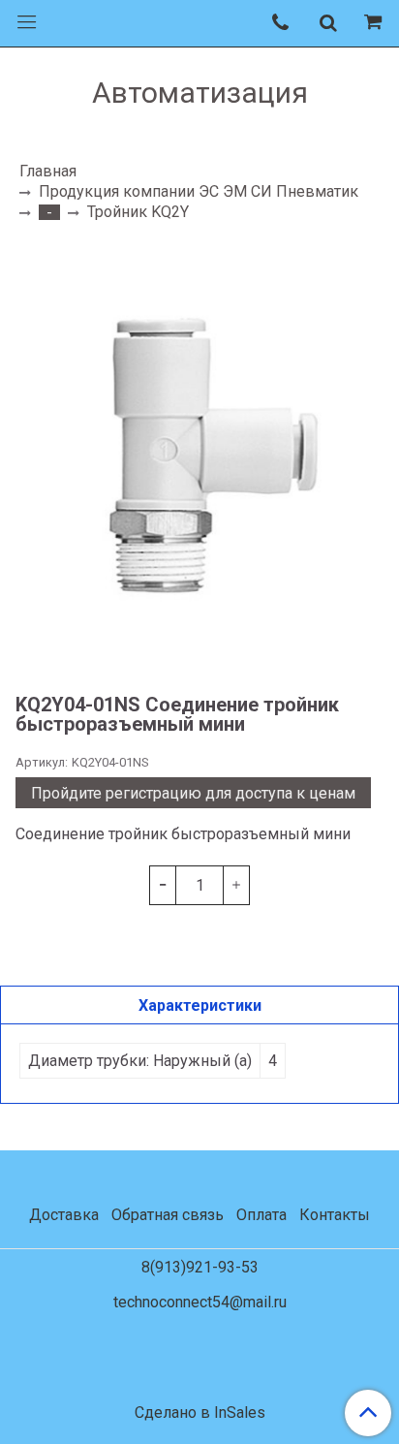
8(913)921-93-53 (200, 1267)
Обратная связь (167, 1215)
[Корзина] (376, 23)
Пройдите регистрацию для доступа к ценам (193, 793)
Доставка (64, 1215)
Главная (48, 171)
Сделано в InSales (200, 1413)
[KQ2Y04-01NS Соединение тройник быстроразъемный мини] (199, 456)
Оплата (261, 1215)
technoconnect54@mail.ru (200, 1302)
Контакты (334, 1215)
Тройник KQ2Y (138, 212)
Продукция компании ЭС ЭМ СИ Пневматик (198, 191)
